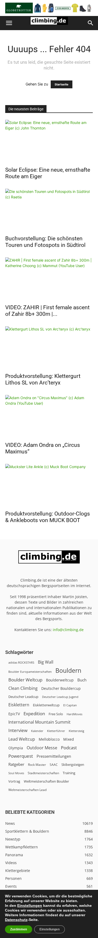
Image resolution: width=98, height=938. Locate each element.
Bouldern (68, 670)
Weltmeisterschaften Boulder (46, 781)
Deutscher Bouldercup (61, 688)
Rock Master (37, 764)
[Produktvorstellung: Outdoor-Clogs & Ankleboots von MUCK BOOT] (49, 485)
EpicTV (14, 713)
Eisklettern (18, 705)
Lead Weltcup (21, 739)
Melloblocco (49, 739)
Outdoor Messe (42, 748)
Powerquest (20, 756)
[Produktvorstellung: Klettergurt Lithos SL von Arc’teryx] (49, 348)
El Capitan (70, 705)
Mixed (68, 739)
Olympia (15, 747)
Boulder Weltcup (25, 679)
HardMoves (74, 714)
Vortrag (14, 781)
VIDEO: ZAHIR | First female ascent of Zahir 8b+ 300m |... (47, 310)
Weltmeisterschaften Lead (27, 790)
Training (69, 773)
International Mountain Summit (39, 722)
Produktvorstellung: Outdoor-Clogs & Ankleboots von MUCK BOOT (47, 517)
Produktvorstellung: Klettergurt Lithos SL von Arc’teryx (42, 379)
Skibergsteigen (72, 764)
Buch (82, 679)
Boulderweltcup (60, 680)
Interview (17, 730)
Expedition (34, 713)
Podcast (69, 747)
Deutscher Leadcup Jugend (60, 697)
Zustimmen (18, 929)
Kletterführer (56, 731)
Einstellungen (29, 905)
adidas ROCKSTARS (21, 662)
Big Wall (45, 662)
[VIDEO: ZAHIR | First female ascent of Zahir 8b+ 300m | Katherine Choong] (49, 279)
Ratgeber (16, 764)
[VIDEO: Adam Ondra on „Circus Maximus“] (49, 416)
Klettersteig (76, 731)
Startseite (61, 84)
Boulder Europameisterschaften (30, 672)
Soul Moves (16, 773)
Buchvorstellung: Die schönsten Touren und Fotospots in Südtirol (45, 241)
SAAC (54, 764)
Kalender (37, 731)
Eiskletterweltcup (46, 705)
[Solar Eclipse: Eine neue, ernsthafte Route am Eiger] (49, 141)
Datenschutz (16, 920)
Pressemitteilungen (54, 756)
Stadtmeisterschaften (43, 773)
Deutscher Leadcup (23, 696)
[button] (9, 23)
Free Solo (56, 714)
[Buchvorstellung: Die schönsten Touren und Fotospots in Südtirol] (49, 210)
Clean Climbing (23, 688)
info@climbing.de (68, 629)
